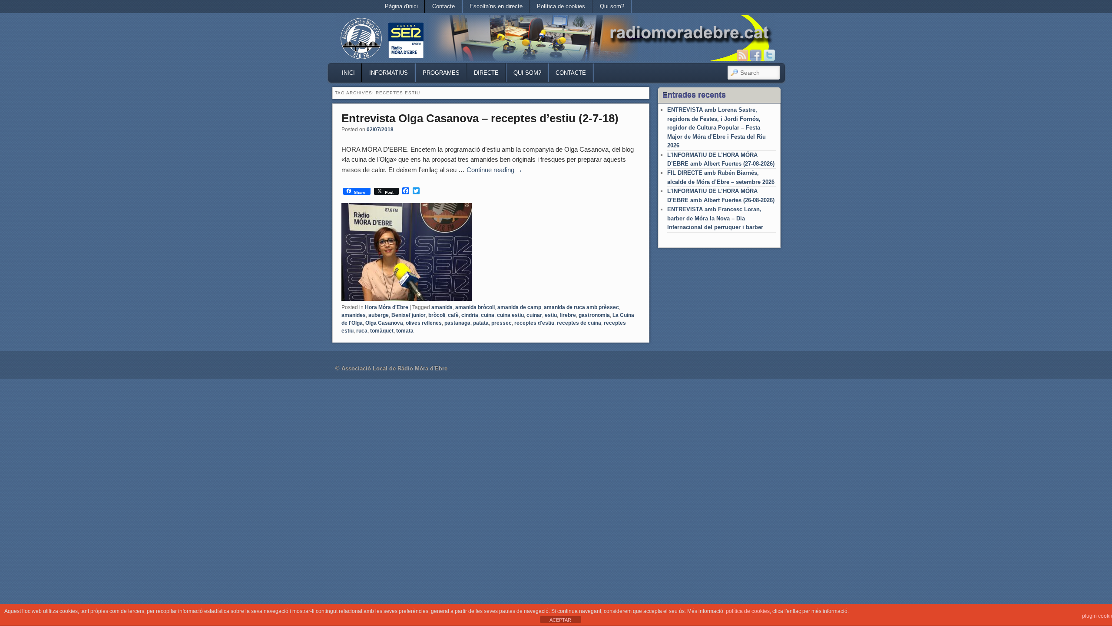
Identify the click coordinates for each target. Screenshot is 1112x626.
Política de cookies (561, 6)
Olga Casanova (384, 323)
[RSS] (742, 55)
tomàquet (382, 331)
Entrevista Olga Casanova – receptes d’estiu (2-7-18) (480, 118)
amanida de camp (519, 307)
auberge (378, 315)
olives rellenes (424, 323)
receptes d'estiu (534, 323)
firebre (567, 315)
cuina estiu (510, 315)
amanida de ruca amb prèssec (581, 307)
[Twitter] (769, 55)
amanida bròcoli (475, 307)
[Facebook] (755, 55)
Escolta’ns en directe (496, 6)
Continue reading (495, 169)
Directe (486, 73)
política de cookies (748, 611)
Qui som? (612, 6)
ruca (361, 331)
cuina (487, 315)
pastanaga (457, 323)
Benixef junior (408, 315)
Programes (441, 73)
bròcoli (436, 315)
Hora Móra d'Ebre (386, 307)
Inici (348, 73)
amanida (442, 307)
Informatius (388, 73)
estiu (551, 315)
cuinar (534, 315)
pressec (501, 323)
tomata (405, 331)
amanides (353, 315)
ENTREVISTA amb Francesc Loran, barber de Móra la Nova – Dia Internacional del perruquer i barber (715, 218)
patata (481, 323)
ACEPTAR (560, 620)
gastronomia (594, 315)
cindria (469, 315)
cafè (453, 315)
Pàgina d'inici (401, 6)
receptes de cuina (579, 323)
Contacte (443, 6)
